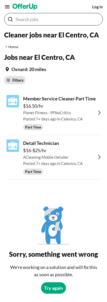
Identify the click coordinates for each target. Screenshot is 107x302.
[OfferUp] (24, 7)
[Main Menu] (7, 7)
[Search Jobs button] (10, 19)
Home (13, 46)
